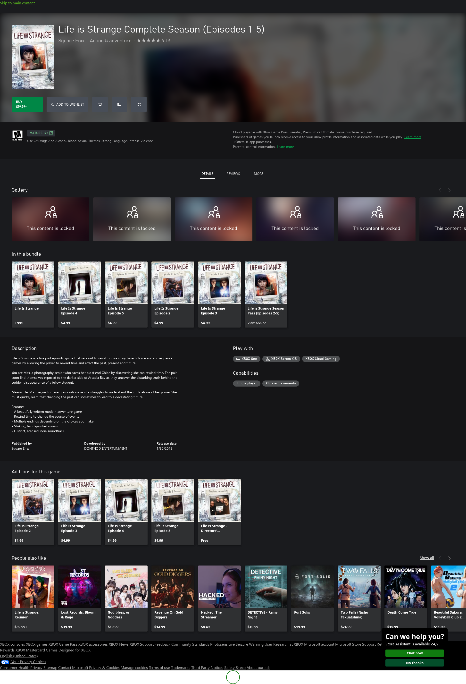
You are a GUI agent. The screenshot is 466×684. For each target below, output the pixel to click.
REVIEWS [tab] (233, 173)
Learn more (412, 137)
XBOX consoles (12, 644)
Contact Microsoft (73, 667)
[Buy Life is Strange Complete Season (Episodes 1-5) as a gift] (119, 104)
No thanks (415, 662)
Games (52, 649)
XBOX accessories (93, 644)
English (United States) (19, 655)
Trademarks (180, 667)
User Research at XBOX (284, 644)
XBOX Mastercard (30, 649)
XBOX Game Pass (63, 644)
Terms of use (159, 667)
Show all (427, 557)
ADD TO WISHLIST (70, 104)
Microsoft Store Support (355, 644)
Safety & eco (235, 667)
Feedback (162, 644)
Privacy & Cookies (104, 667)
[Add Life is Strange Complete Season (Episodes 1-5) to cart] (100, 104)
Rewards (7, 649)
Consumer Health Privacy (21, 667)
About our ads (258, 667)
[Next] (449, 190)
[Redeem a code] (139, 104)
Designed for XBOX (74, 649)
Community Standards (190, 644)
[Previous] (440, 190)
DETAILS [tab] (207, 173)
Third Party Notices (207, 667)
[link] (33, 295)
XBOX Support (142, 644)
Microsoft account (319, 644)
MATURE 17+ (39, 133)
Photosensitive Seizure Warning (237, 644)
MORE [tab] (258, 173)
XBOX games (37, 644)
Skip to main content (17, 2)
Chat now (415, 653)
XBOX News (119, 644)
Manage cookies (134, 667)
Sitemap (50, 667)
